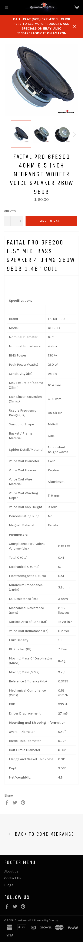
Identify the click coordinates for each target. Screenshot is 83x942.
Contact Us (12, 878)
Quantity (10, 211)
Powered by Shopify (46, 920)
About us (11, 871)
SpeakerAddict (24, 920)
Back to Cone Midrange (43, 834)
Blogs (8, 885)
